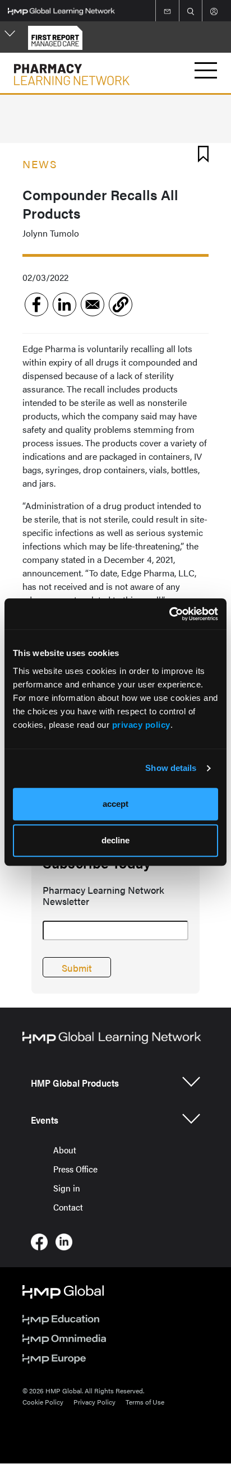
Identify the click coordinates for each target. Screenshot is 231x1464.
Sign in (66, 1187)
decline (115, 840)
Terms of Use (145, 1402)
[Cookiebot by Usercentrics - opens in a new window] (169, 614)
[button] (120, 304)
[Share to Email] (92, 304)
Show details (170, 768)
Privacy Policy (94, 1402)
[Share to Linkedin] (64, 304)
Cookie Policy (42, 1402)
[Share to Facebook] (36, 304)
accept (115, 804)
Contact (68, 1206)
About (64, 1149)
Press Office (75, 1168)
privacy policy (141, 724)
